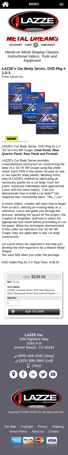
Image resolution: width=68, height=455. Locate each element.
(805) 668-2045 (36, 356)
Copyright (26, 426)
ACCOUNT (15, 44)
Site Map (10, 426)
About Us (38, 431)
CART (28, 44)
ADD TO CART (35, 311)
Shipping (58, 426)
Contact (53, 431)
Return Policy (18, 431)
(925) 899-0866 (31, 361)
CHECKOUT (48, 44)
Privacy (42, 426)
